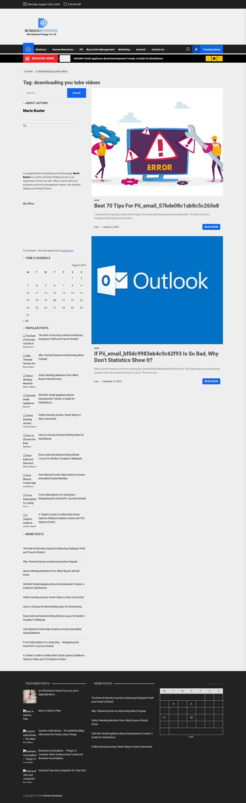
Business (41, 49)
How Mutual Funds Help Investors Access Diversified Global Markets (52, 631)
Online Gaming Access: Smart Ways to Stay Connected (53, 597)
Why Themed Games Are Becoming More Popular (50, 561)
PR (81, 49)
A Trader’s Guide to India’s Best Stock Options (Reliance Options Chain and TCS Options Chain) (53, 657)
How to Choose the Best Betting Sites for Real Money (52, 606)
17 (27, 300)
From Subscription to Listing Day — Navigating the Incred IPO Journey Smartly (51, 644)
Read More (211, 226)
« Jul (25, 320)
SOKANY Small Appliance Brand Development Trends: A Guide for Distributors (53, 586)
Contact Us (158, 49)
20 (54, 300)
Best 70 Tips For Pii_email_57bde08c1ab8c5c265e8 (156, 206)
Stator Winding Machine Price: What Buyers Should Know (51, 573)
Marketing (124, 49)
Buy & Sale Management (100, 49)
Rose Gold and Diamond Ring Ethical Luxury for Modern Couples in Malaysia (54, 618)
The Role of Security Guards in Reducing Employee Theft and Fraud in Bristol (54, 550)
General (140, 49)
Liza (96, 227)
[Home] (28, 49)
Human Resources (62, 49)
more (96, 200)
